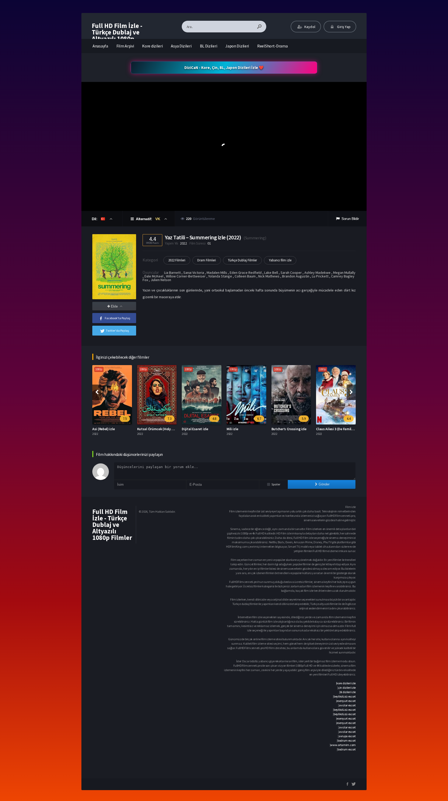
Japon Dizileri (237, 45)
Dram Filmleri (206, 260)
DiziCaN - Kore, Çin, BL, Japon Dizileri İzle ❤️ (224, 67)
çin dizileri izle (347, 687)
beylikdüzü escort (345, 696)
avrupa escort (347, 736)
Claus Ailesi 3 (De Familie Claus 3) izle (344, 429)
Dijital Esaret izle (195, 429)
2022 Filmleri (176, 260)
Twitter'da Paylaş (117, 330)
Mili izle (232, 429)
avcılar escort (347, 705)
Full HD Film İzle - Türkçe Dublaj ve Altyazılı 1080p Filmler (117, 35)
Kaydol (309, 26)
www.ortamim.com (343, 745)
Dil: (95, 219)
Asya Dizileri (181, 45)
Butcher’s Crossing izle (288, 429)
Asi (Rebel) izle (103, 429)
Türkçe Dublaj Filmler (242, 260)
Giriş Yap (343, 26)
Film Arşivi (125, 45)
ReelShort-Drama (272, 45)
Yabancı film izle (280, 260)
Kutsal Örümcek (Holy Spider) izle (163, 429)
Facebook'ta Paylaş (117, 318)
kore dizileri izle (346, 683)
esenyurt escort (346, 701)
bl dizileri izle (348, 692)
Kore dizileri (152, 45)
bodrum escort (347, 740)
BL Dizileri (208, 45)
